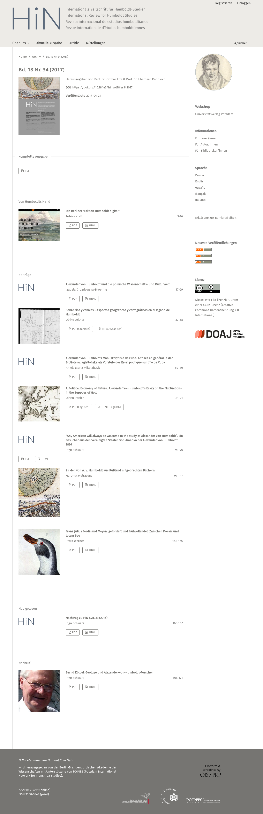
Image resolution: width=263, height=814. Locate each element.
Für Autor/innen (206, 144)
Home (22, 56)
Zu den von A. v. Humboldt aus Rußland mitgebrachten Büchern (110, 470)
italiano (200, 200)
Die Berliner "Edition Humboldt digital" (93, 211)
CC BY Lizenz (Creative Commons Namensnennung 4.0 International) (217, 310)
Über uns (19, 43)
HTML (92, 225)
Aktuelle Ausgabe (49, 43)
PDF (26, 170)
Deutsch (200, 175)
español (200, 187)
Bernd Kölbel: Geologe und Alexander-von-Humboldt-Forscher (109, 672)
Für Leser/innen (206, 138)
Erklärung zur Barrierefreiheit (215, 218)
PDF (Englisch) (80, 407)
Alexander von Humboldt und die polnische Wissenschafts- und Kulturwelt (118, 284)
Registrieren (223, 3)
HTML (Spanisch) (112, 328)
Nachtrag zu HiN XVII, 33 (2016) (86, 618)
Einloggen (244, 3)
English (200, 181)
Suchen (242, 43)
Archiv (74, 43)
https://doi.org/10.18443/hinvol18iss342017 (102, 87)
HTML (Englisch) (111, 407)
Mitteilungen (95, 43)
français (200, 194)
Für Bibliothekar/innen (211, 150)
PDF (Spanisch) (81, 328)
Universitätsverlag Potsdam (214, 114)
